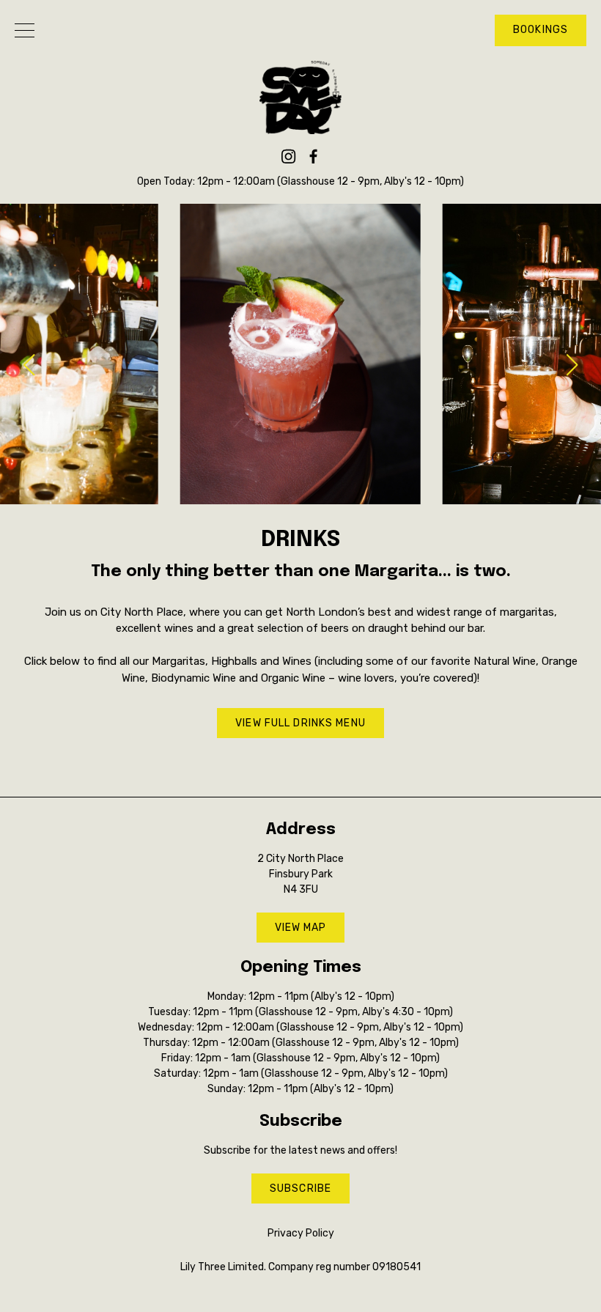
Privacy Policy (301, 1233)
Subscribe (300, 1188)
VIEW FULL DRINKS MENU (300, 723)
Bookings (540, 29)
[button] (572, 365)
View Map (301, 927)
